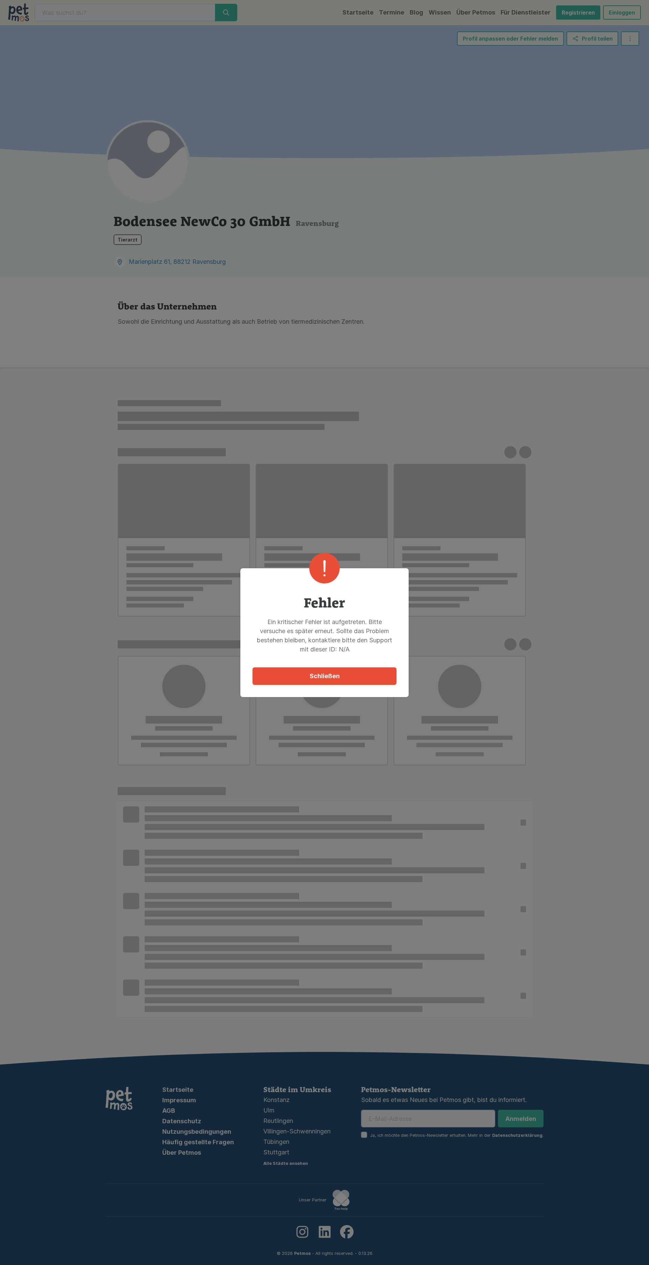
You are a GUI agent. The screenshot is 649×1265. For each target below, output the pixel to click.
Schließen (325, 676)
